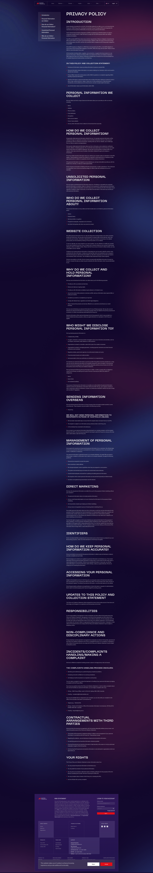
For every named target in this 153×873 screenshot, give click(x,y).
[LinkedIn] (102, 826)
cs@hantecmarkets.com (76, 847)
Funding (57, 846)
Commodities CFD (44, 844)
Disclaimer (70, 857)
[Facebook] (107, 826)
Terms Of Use (85, 857)
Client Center (58, 848)
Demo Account (59, 844)
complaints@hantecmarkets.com (81, 694)
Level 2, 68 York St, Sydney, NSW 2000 (83, 853)
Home (52, 3)
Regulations (42, 830)
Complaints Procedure (109, 857)
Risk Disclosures (76, 815)
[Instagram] (104, 826)
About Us (42, 828)
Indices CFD (42, 846)
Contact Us (41, 857)
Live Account (58, 842)
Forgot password (111, 810)
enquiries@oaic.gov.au (78, 710)
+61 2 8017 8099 (82, 849)
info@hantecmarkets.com (76, 844)
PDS (58, 809)
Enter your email (100, 801)
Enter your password (101, 806)
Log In (113, 3)
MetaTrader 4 (74, 826)
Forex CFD (42, 842)
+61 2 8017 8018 (78, 851)
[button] (50, 15)
